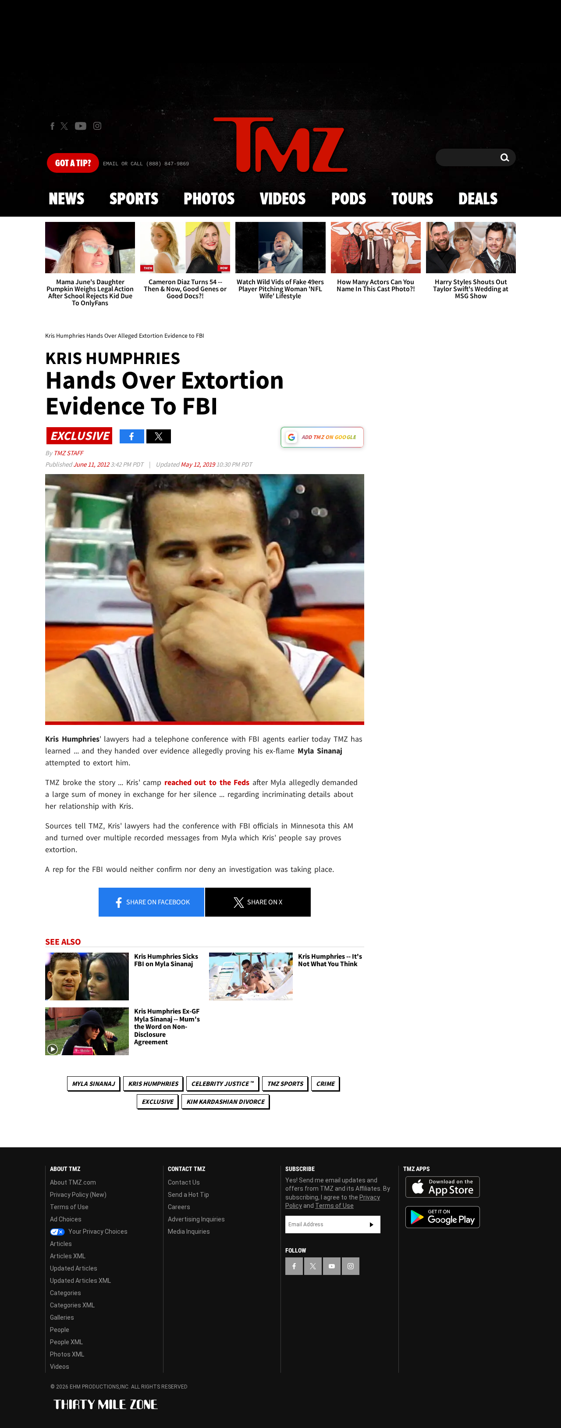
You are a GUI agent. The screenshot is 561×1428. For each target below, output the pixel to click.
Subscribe (371, 1224)
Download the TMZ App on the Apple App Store (442, 1187)
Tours (412, 199)
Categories (65, 1292)
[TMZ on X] (65, 126)
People (59, 1329)
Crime (325, 1083)
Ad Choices (66, 1219)
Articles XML (67, 1256)
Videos (282, 199)
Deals (477, 199)
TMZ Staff (68, 453)
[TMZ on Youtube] (80, 126)
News (66, 199)
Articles (61, 1243)
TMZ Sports (285, 1083)
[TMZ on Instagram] (97, 126)
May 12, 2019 (198, 464)
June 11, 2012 (91, 464)
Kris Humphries (153, 1083)
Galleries (62, 1317)
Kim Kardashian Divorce (225, 1101)
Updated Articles (73, 1268)
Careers (179, 1206)
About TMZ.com (73, 1182)
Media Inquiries (189, 1231)
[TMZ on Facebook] (52, 126)
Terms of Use (69, 1206)
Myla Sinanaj (93, 1083)
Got (73, 163)
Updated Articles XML (80, 1280)
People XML (66, 1342)
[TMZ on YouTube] (332, 1266)
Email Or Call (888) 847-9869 (146, 164)
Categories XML (72, 1305)
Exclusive (157, 1101)
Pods (348, 199)
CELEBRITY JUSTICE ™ (222, 1083)
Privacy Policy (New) (78, 1194)
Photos (209, 199)
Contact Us (184, 1182)
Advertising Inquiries (196, 1219)
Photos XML (67, 1354)
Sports (134, 199)
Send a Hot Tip (188, 1194)
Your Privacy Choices (97, 1231)
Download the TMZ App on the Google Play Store (442, 1217)
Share (157, 901)
